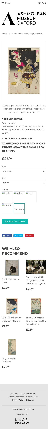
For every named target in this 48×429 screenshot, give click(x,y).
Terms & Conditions (16, 397)
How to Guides (32, 397)
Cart (43, 3)
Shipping (30, 400)
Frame (5, 189)
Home (4, 34)
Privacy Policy (18, 400)
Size (4, 178)
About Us (14, 393)
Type (4, 166)
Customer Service (28, 393)
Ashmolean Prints (26, 409)
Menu (8, 3)
